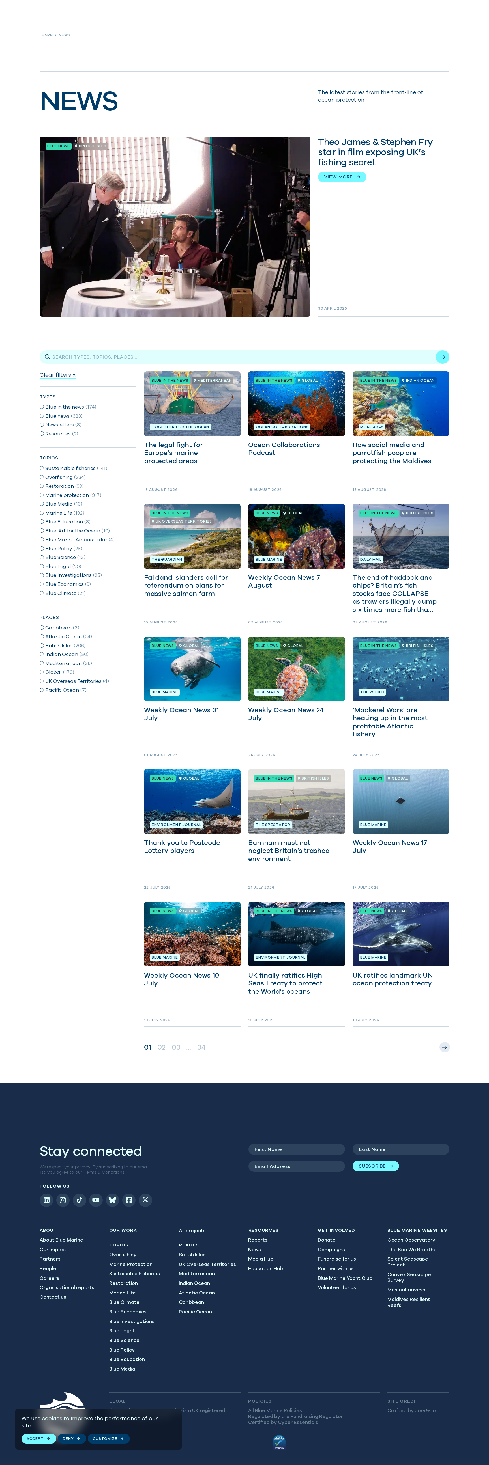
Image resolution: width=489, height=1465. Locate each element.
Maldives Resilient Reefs (408, 1302)
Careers (49, 1278)
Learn (46, 35)
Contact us (53, 1297)
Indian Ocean (194, 1283)
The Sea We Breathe (412, 1249)
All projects (192, 1230)
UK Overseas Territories (207, 1264)
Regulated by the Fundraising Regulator (295, 1416)
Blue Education (127, 1359)
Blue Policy (122, 1350)
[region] (98, 1429)
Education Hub (265, 1268)
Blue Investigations (132, 1321)
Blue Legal (121, 1331)
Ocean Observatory (411, 1240)
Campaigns (331, 1249)
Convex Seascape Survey (409, 1277)
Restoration (123, 1283)
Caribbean (191, 1302)
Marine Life (122, 1293)
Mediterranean (197, 1273)
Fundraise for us (337, 1259)
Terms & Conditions (104, 1172)
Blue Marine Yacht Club (345, 1278)
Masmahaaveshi (406, 1290)
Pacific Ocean (195, 1312)
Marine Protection (131, 1264)
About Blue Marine (61, 1240)
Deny (68, 1438)
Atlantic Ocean (197, 1293)
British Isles (192, 1254)
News (254, 1249)
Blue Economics (128, 1312)
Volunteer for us (337, 1287)
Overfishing (123, 1254)
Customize (105, 1438)
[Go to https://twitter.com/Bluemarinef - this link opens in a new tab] (145, 1200)
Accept (35, 1438)
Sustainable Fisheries (134, 1273)
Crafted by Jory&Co (411, 1410)
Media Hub (260, 1259)
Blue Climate (124, 1302)
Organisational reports (67, 1287)
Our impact (53, 1249)
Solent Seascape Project (407, 1262)
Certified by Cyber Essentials (283, 1422)
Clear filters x (58, 375)
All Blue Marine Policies (275, 1410)
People (48, 1268)
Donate (327, 1240)
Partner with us (336, 1268)
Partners (50, 1259)
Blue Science (124, 1340)
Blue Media (122, 1369)
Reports (257, 1240)
